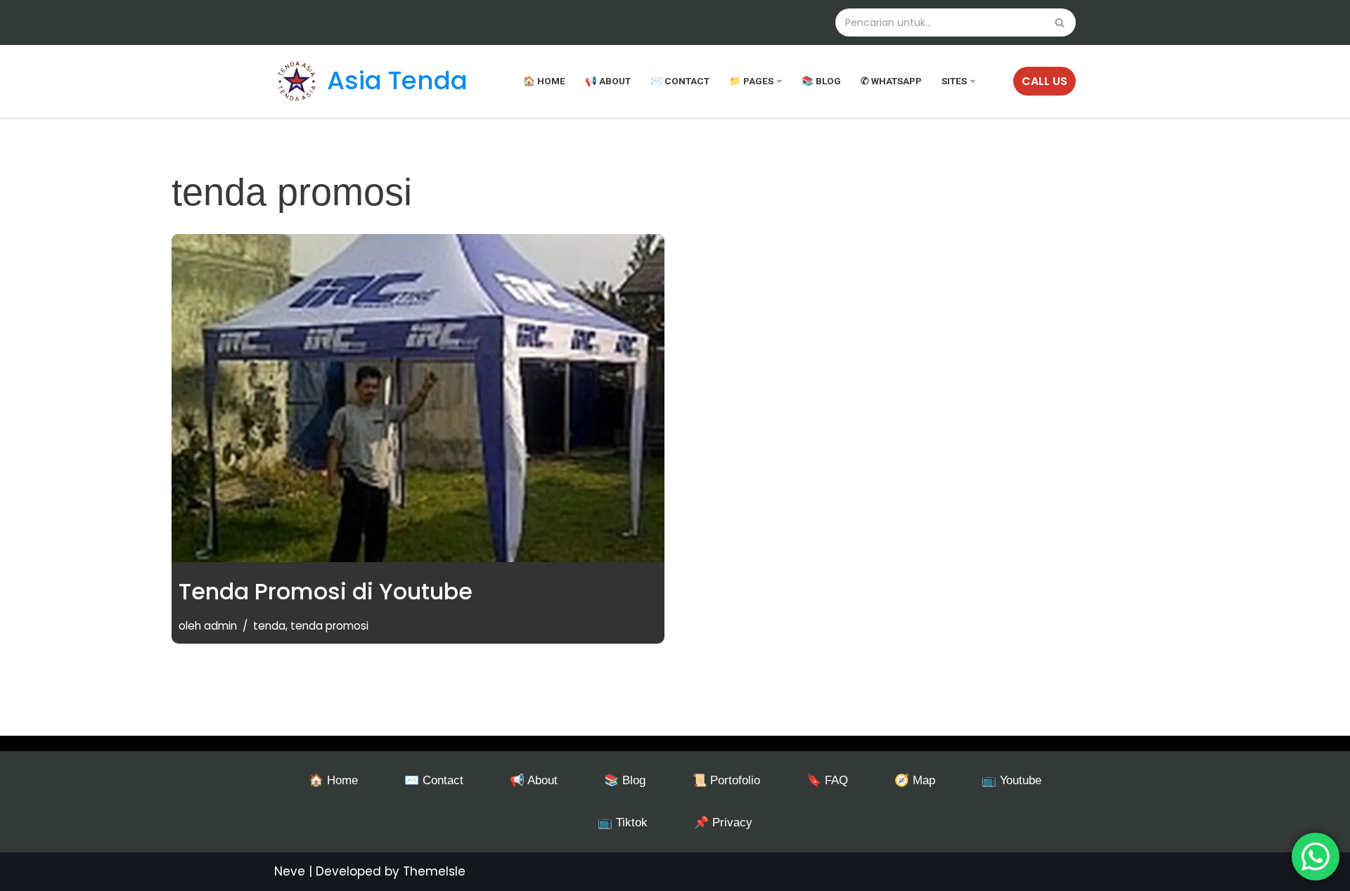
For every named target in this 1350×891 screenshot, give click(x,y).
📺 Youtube (1011, 780)
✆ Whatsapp (891, 80)
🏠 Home (544, 80)
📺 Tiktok (623, 822)
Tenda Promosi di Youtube (325, 591)
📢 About (608, 80)
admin (220, 625)
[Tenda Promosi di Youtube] (418, 398)
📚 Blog (821, 80)
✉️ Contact (679, 80)
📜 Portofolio (726, 780)
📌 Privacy (723, 822)
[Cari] (1060, 22)
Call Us (1044, 81)
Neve (289, 871)
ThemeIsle (434, 871)
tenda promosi (329, 625)
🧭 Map (914, 780)
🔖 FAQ (827, 780)
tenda (269, 625)
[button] (779, 81)
